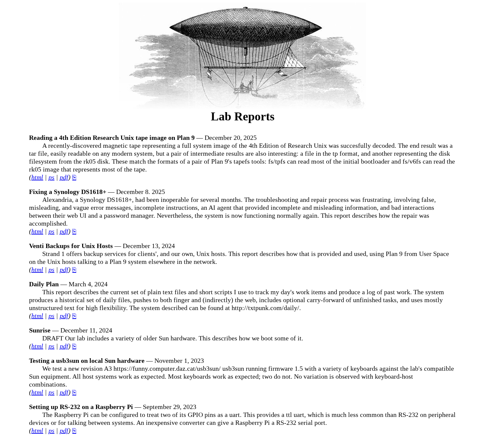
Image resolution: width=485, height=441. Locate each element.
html (37, 177)
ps (51, 177)
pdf (64, 177)
